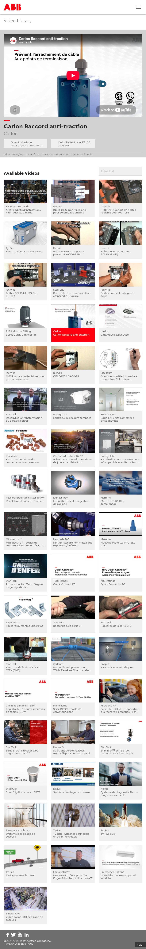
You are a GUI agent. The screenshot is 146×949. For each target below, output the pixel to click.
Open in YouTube (29, 143)
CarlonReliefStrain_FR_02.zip (76, 143)
